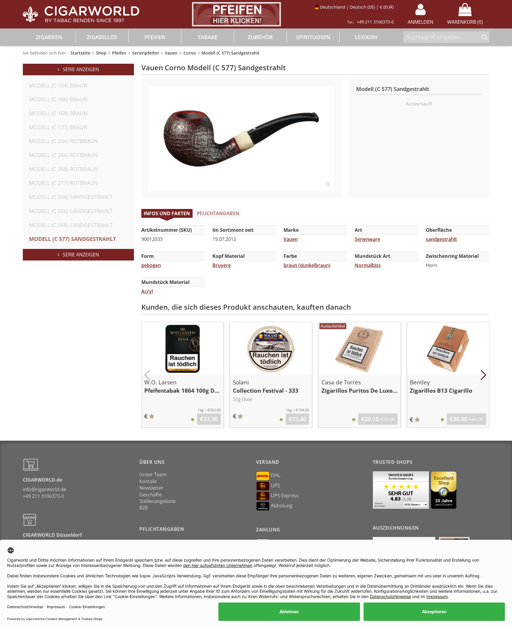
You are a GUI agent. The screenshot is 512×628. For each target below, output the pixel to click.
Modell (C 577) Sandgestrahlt (72, 238)
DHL (275, 475)
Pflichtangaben (218, 213)
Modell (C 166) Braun (58, 99)
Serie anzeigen (79, 69)
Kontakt (148, 481)
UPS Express (285, 496)
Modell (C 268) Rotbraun (63, 168)
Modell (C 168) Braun (58, 113)
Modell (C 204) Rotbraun (63, 141)
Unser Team (153, 474)
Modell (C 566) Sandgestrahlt (71, 211)
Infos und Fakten (167, 213)
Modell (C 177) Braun (58, 127)
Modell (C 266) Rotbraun (63, 155)
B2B (143, 507)
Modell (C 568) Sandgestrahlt (71, 224)
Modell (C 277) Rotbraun (63, 182)
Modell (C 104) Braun (58, 85)
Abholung (281, 506)
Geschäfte (150, 494)
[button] (147, 375)
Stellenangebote (157, 501)
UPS (275, 485)
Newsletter (151, 488)
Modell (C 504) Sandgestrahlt (71, 196)
